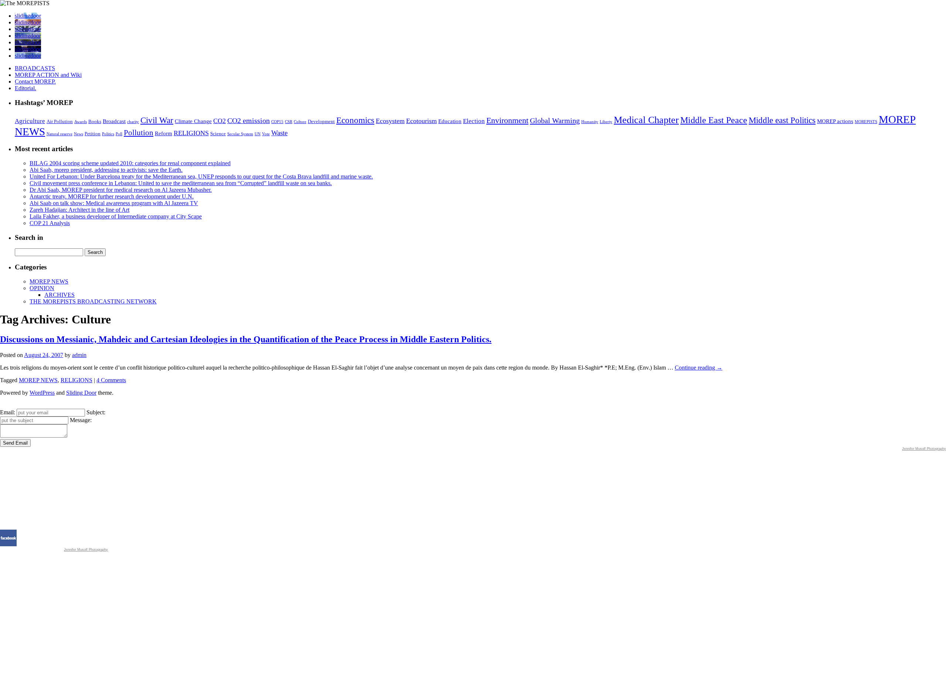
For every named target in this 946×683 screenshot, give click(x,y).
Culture (300, 122)
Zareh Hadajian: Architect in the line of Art (79, 210)
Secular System (240, 134)
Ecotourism (421, 121)
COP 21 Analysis (50, 223)
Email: (7, 412)
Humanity (589, 122)
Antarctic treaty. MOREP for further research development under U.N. (112, 196)
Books (94, 121)
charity (133, 122)
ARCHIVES (59, 295)
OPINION (42, 288)
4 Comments (111, 380)
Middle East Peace (713, 120)
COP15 (277, 122)
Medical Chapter (646, 120)
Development (321, 121)
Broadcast (114, 121)
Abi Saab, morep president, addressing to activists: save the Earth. (106, 170)
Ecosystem (390, 121)
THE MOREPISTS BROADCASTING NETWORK (93, 301)
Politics (108, 134)
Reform (163, 133)
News (78, 134)
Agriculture (30, 121)
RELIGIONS (191, 133)
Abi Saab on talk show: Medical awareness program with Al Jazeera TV (114, 203)
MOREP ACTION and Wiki (48, 75)
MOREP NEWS (49, 281)
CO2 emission (248, 121)
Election (474, 121)
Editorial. (25, 88)
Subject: (95, 412)
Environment (507, 120)
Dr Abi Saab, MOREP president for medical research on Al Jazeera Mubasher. (121, 190)
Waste (279, 133)
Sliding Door (81, 393)
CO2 (219, 121)
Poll (119, 134)
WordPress (42, 393)
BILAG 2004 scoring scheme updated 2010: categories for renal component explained (130, 163)
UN (258, 134)
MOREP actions (835, 121)
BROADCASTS (35, 68)
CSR (288, 122)
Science (218, 133)
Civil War (156, 120)
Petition (93, 133)
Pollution (138, 133)
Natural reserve (59, 134)
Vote (266, 134)
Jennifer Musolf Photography (924, 449)
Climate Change (193, 121)
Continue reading (698, 367)
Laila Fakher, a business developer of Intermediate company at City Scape (116, 216)
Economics (355, 120)
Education (450, 121)
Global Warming (555, 120)
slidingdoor (28, 16)
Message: (81, 420)
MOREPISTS (866, 122)
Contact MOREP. (35, 81)
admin (79, 355)
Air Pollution (60, 121)
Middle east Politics (782, 120)
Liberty (606, 122)
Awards (80, 122)
